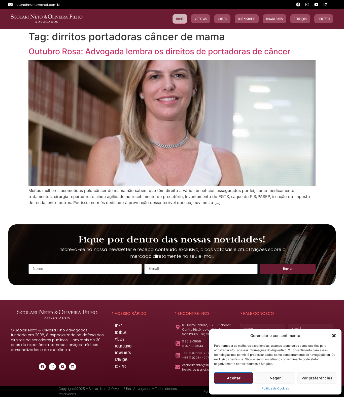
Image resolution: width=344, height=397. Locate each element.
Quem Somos (123, 346)
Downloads (123, 353)
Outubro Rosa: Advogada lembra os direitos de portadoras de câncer (159, 51)
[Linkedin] (325, 5)
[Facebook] (298, 5)
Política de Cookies (275, 388)
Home (118, 325)
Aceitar (233, 378)
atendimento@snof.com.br (38, 4)
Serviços (121, 359)
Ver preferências (316, 378)
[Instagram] (307, 5)
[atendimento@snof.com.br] (10, 5)
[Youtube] (316, 5)
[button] (333, 335)
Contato (120, 366)
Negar (275, 378)
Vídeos (119, 339)
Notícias (120, 332)
